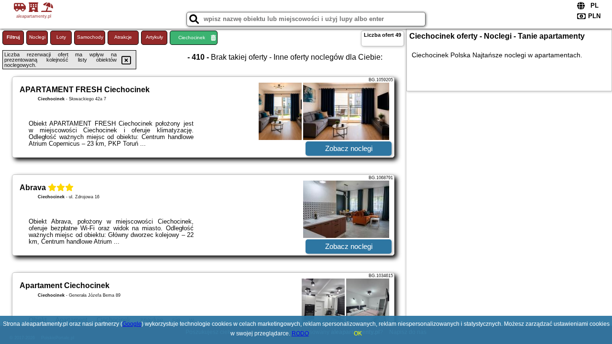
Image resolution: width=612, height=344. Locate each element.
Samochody (90, 37)
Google (132, 324)
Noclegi (37, 37)
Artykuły (154, 37)
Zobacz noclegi (348, 148)
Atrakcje (123, 37)
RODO (300, 333)
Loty (61, 37)
